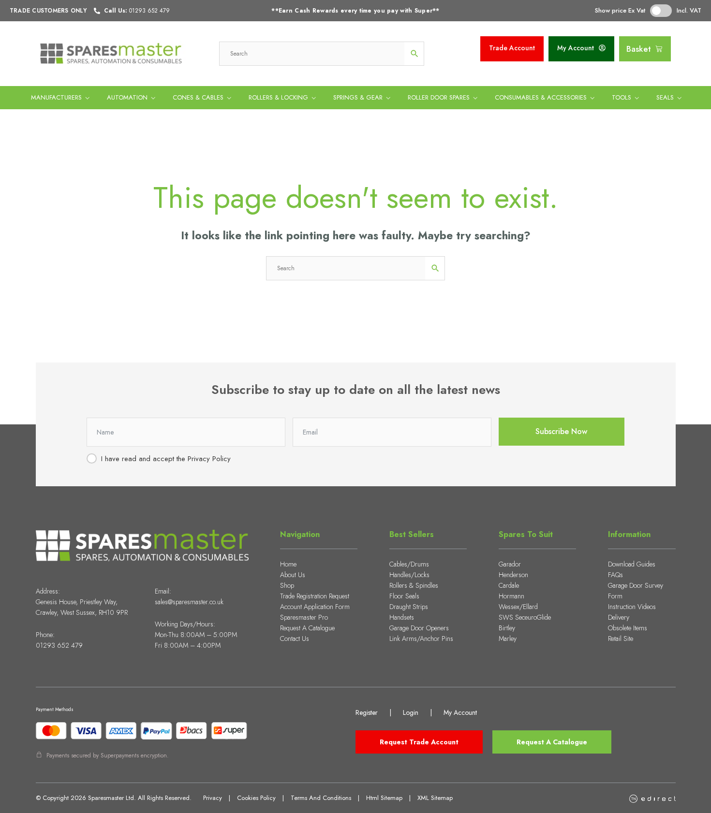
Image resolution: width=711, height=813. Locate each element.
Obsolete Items (627, 628)
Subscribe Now (561, 431)
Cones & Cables (198, 97)
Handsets (401, 617)
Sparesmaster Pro (304, 617)
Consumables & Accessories (541, 97)
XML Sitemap (435, 797)
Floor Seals (404, 596)
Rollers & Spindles (413, 585)
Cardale (509, 585)
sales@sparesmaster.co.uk (189, 602)
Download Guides (631, 564)
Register (367, 712)
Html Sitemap (384, 797)
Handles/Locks (409, 575)
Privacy (212, 797)
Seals (665, 97)
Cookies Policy (256, 797)
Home (288, 564)
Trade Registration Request (314, 596)
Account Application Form (315, 606)
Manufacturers (56, 97)
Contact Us (294, 638)
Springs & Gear (358, 97)
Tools (621, 97)
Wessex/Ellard (518, 606)
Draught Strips (408, 606)
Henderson (513, 575)
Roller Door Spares (439, 97)
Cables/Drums (409, 564)
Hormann (511, 596)
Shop (287, 585)
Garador (510, 564)
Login (410, 712)
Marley (508, 638)
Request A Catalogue (307, 628)
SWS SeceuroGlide (525, 617)
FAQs (615, 575)
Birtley (507, 628)
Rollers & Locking (278, 97)
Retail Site (620, 638)
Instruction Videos (632, 606)
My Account (460, 712)
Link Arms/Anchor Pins (421, 638)
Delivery (618, 617)
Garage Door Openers (419, 628)
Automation (127, 97)
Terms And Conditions (321, 797)
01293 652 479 (59, 645)
